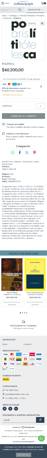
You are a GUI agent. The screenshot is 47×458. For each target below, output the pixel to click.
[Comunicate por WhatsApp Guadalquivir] (41, 438)
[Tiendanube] (23, 428)
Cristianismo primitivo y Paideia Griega (11, 293)
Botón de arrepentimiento (23, 442)
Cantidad (7, 106)
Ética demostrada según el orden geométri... (35, 293)
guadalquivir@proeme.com (17, 394)
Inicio (4, 15)
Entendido (23, 455)
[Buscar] (19, 10)
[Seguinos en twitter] (16, 409)
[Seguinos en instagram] (5, 409)
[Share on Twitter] (26, 152)
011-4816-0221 (12, 390)
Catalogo (13, 15)
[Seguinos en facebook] (10, 409)
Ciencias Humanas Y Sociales (31, 15)
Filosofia (7, 18)
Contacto (28, 344)
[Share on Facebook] (19, 152)
